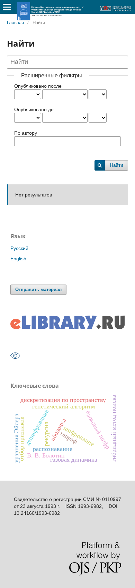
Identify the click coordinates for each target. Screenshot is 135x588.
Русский (19, 248)
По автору (25, 133)
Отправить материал (38, 289)
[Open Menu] (7, 7)
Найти (116, 165)
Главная (15, 22)
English (18, 258)
